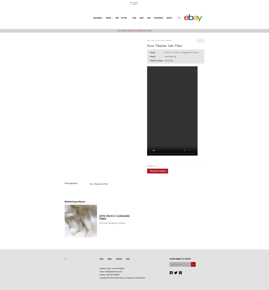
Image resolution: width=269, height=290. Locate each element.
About (109, 259)
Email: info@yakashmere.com (111, 271)
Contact (119, 259)
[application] (103, 18)
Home (149, 40)
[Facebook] (171, 272)
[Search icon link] (179, 18)
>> (193, 264)
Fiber (154, 40)
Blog (128, 259)
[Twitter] (175, 272)
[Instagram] (180, 272)
